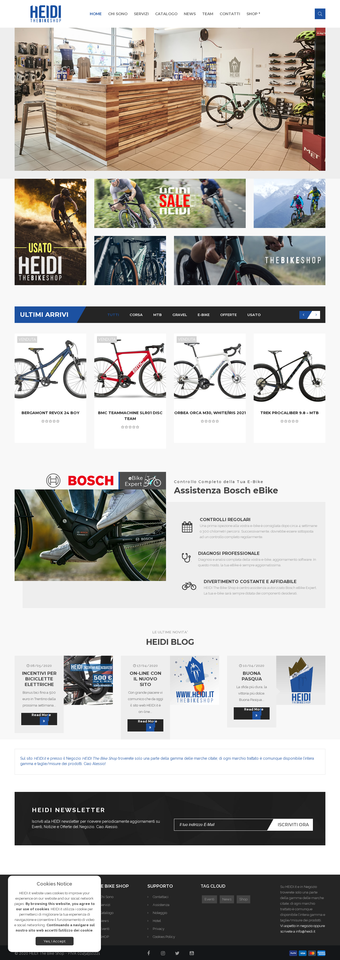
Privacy (158, 929)
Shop (243, 899)
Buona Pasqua (252, 676)
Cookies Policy (164, 937)
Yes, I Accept (55, 941)
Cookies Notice (54, 884)
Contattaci (160, 897)
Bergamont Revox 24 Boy (50, 412)
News (104, 921)
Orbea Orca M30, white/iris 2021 (210, 412)
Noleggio (160, 913)
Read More (41, 715)
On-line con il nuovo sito (145, 679)
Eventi (104, 929)
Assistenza (161, 905)
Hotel (157, 921)
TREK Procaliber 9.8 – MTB (289, 412)
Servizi (105, 905)
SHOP (104, 937)
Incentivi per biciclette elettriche (39, 679)
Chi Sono (106, 897)
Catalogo (106, 913)
